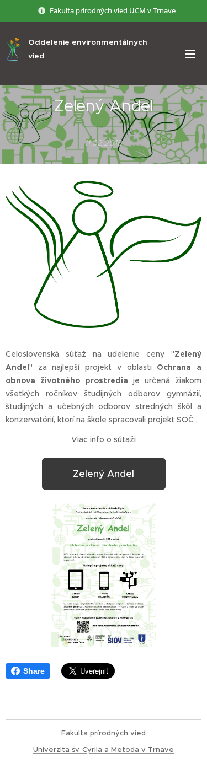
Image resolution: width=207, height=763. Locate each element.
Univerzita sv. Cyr (63, 749)
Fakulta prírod (86, 733)
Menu (190, 53)
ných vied (128, 733)
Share (34, 671)
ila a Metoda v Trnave (134, 749)
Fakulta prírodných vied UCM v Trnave (113, 10)
